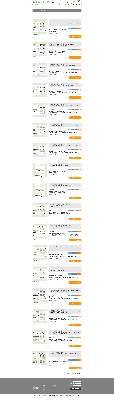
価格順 (68, 16)
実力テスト (34, 389)
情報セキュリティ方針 (60, 395)
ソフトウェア (47, 4)
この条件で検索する (75, 388)
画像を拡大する (35, 34)
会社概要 (79, 395)
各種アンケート (45, 387)
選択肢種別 (62, 384)
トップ (34, 395)
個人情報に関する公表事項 (52, 395)
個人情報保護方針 (45, 395)
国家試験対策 (54, 385)
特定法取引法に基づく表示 (68, 395)
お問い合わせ (74, 395)
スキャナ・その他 (57, 4)
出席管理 (54, 384)
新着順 (72, 16)
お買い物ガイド (39, 395)
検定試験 (54, 386)
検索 (53, 2)
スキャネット (37, 1)
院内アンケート (45, 390)
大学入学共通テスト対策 (36, 387)
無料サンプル (67, 4)
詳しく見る (76, 36)
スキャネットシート (37, 4)
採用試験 (44, 386)
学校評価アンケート (35, 388)
